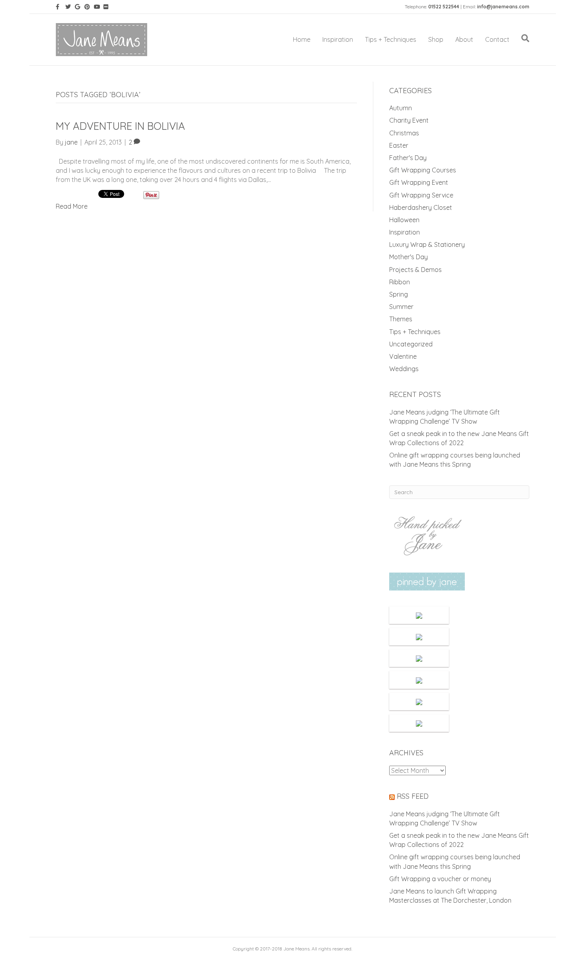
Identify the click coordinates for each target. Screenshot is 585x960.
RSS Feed (413, 796)
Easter (398, 145)
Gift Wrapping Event (418, 182)
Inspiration (337, 39)
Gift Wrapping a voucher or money (440, 879)
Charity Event (409, 120)
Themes (400, 319)
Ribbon (399, 282)
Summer (401, 307)
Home (301, 39)
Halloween (404, 220)
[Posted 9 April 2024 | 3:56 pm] (419, 723)
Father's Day (408, 158)
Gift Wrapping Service (421, 195)
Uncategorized (411, 344)
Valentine (403, 356)
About (464, 39)
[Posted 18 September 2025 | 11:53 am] (419, 679)
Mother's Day (408, 257)
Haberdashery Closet (420, 207)
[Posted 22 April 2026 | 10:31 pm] (419, 658)
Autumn (400, 108)
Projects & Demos (415, 270)
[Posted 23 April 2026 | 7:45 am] (419, 636)
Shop (435, 39)
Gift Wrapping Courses (422, 170)
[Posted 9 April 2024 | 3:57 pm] (419, 701)
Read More (72, 206)
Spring (398, 294)
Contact (497, 39)
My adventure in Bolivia (120, 126)
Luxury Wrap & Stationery (427, 244)
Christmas (404, 133)
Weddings (404, 369)
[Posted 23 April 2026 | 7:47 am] (419, 615)
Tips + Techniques (390, 39)
